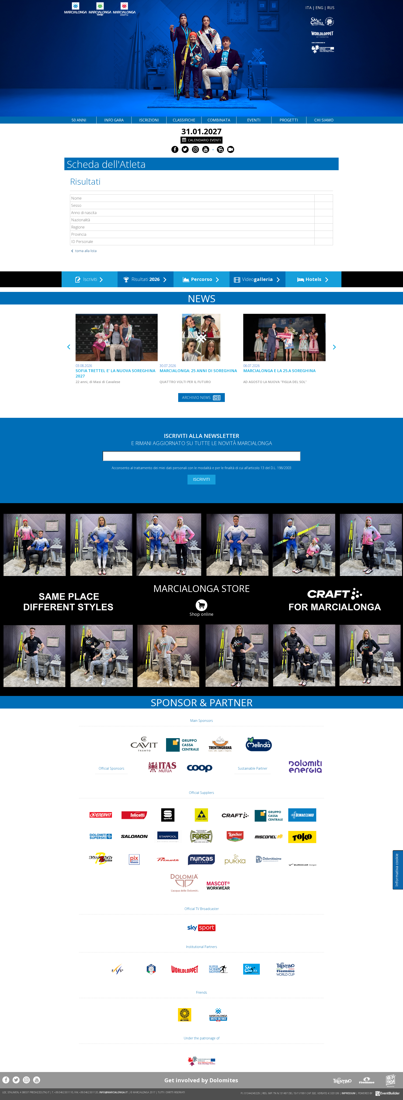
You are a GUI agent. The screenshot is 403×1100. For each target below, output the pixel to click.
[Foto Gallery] (220, 149)
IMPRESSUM (348, 1093)
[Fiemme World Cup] (285, 977)
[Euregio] (269, 47)
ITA (309, 7)
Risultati (145, 279)
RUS (330, 7)
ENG (319, 7)
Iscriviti (89, 279)
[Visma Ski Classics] (269, 21)
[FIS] (201, 933)
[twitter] (185, 149)
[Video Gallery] (230, 149)
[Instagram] (195, 149)
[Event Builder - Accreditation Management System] (387, 1093)
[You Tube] (205, 149)
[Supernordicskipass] (218, 977)
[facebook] (174, 149)
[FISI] (151, 977)
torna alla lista (85, 251)
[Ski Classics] (252, 977)
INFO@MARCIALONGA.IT (113, 1092)
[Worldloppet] (269, 34)
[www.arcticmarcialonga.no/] (218, 1023)
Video (257, 279)
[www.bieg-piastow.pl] (184, 1023)
